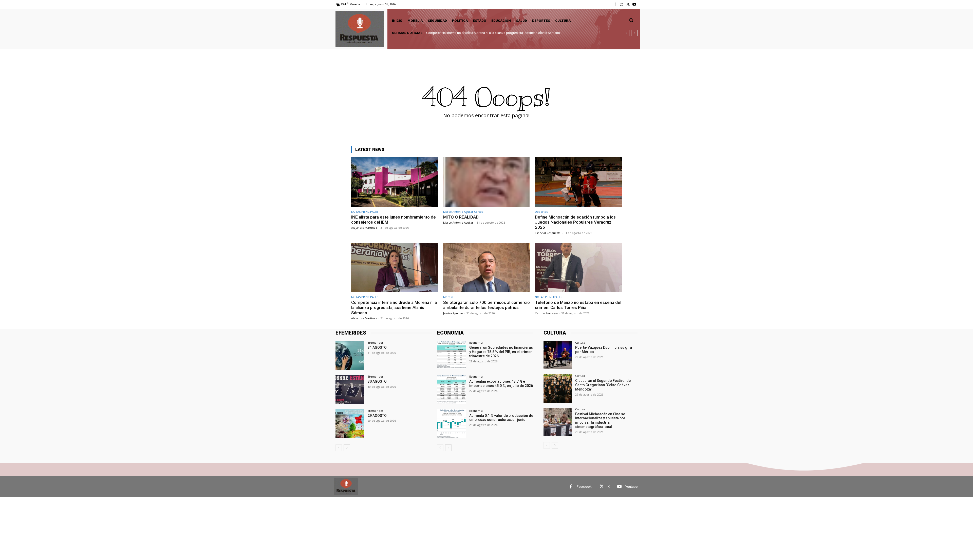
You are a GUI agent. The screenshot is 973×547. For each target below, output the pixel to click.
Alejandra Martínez (364, 227)
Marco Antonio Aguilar (458, 222)
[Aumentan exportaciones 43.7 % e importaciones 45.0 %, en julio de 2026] (451, 389)
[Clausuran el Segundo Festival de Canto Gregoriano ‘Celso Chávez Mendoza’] (558, 388)
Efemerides (375, 342)
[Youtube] (634, 4)
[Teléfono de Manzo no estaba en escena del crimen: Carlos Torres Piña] (578, 267)
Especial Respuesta (547, 233)
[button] (631, 20)
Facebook (584, 487)
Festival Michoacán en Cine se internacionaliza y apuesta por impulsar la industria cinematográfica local (600, 420)
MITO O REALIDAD (461, 217)
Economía (476, 342)
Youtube (631, 487)
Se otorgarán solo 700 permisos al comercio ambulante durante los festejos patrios (486, 305)
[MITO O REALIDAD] (486, 182)
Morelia (448, 297)
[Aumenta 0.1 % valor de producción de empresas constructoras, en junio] (451, 423)
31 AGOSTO (377, 347)
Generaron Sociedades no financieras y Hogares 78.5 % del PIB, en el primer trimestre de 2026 (501, 351)
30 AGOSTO (377, 381)
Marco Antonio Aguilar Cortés (463, 211)
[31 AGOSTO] (349, 355)
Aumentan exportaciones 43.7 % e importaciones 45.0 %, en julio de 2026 (501, 383)
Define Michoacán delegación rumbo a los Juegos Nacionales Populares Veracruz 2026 (575, 222)
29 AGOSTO (377, 416)
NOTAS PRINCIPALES (364, 211)
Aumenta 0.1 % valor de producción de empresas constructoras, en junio (501, 418)
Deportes (541, 211)
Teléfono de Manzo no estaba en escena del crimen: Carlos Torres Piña (578, 305)
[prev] (626, 33)
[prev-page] (338, 447)
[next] (634, 33)
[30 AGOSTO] (349, 389)
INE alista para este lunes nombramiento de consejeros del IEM (393, 219)
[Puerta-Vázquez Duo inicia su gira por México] (558, 355)
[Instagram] (621, 4)
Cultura (580, 342)
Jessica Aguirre (453, 313)
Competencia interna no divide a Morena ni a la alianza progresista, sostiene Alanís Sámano (493, 33)
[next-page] (347, 447)
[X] (628, 4)
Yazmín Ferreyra (546, 313)
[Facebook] (615, 4)
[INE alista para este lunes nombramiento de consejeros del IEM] (394, 182)
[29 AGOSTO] (349, 423)
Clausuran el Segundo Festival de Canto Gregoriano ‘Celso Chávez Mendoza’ (603, 385)
